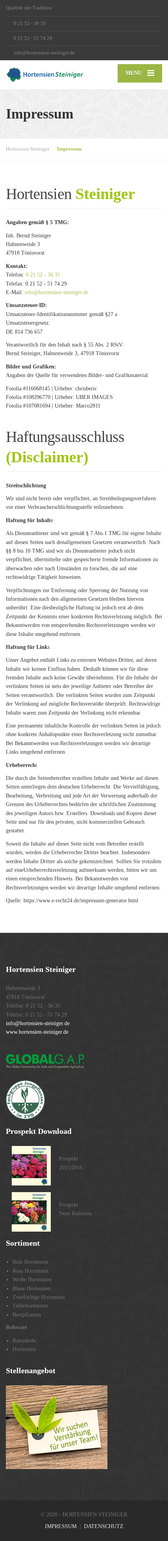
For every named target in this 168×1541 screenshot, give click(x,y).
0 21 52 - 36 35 (43, 275)
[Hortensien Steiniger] (45, 74)
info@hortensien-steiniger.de (56, 292)
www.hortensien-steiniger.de (37, 1032)
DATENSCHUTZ (103, 1526)
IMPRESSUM (61, 1526)
